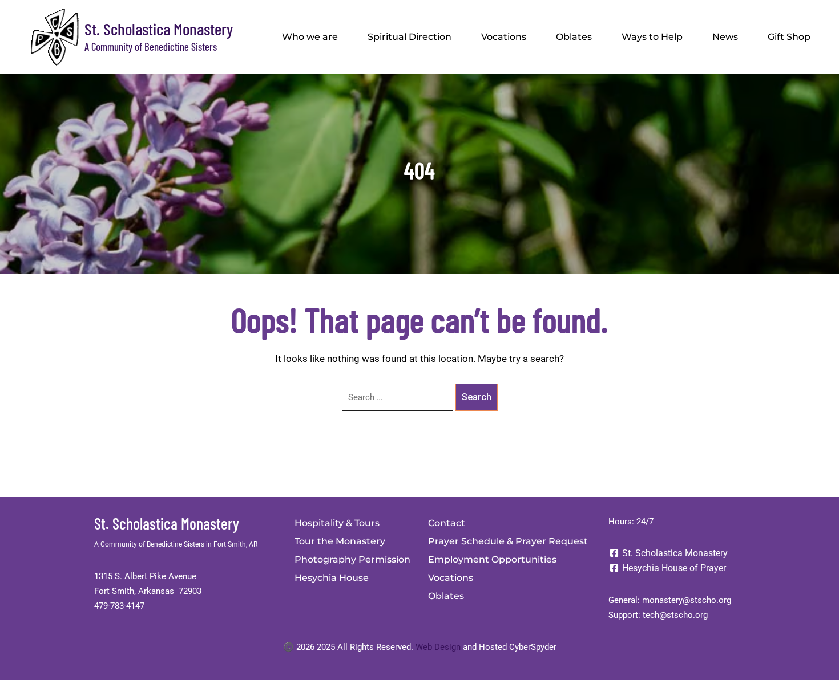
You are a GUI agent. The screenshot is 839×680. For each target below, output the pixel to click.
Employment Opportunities (492, 559)
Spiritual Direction (409, 36)
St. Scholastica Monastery (158, 29)
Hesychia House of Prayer (673, 568)
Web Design (438, 647)
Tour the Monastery (340, 541)
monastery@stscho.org (686, 600)
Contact (446, 523)
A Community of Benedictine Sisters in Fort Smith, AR (175, 544)
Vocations (503, 36)
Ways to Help (652, 36)
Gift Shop (789, 36)
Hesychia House (332, 577)
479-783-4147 (119, 606)
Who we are (310, 36)
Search (476, 397)
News (725, 36)
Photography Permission (352, 559)
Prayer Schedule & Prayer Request (508, 541)
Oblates (574, 36)
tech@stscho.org (675, 615)
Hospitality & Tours (337, 523)
